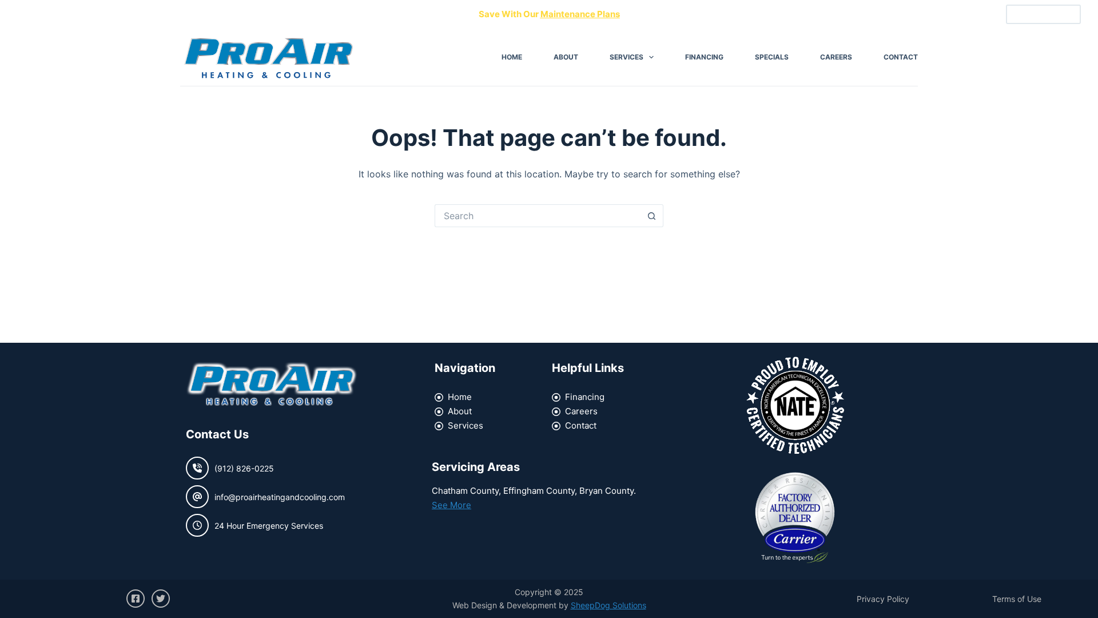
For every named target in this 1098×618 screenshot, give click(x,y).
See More (451, 505)
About (566, 57)
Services (626, 57)
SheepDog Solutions (608, 605)
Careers (836, 57)
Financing (704, 57)
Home (512, 57)
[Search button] (651, 215)
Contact (901, 57)
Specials (772, 57)
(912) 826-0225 (1043, 14)
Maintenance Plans (580, 14)
